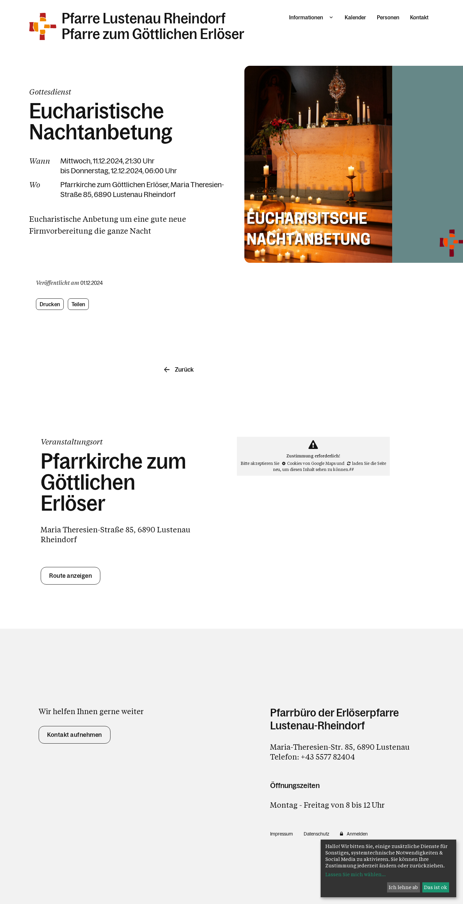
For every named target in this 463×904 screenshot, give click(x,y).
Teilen (78, 304)
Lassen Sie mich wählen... (355, 874)
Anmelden (357, 833)
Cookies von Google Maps (311, 463)
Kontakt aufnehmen (74, 734)
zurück (184, 369)
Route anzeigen (70, 575)
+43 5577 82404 (328, 757)
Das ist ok (435, 887)
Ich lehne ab (403, 887)
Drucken (50, 304)
